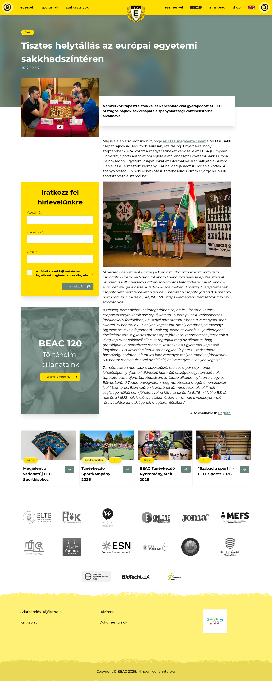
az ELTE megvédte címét (184, 141)
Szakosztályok (77, 7)
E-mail (32, 251)
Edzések (27, 7)
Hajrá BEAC (216, 7)
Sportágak (49, 7)
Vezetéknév (35, 212)
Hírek (196, 7)
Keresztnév (35, 232)
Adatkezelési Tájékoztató (41, 612)
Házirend (107, 612)
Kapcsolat (28, 622)
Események (174, 7)
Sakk (27, 32)
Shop (236, 7)
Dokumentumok (113, 622)
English (224, 413)
